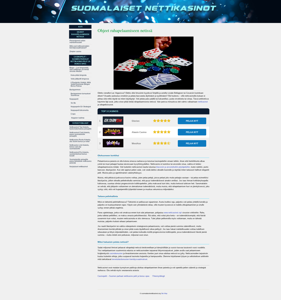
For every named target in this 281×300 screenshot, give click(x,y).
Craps (73, 114)
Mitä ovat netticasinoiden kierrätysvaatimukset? (79, 47)
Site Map (164, 293)
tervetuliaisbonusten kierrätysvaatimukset (129, 259)
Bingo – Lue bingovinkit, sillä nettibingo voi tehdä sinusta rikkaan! (79, 69)
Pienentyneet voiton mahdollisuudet (77, 41)
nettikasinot (203, 102)
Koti (80, 27)
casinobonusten (116, 253)
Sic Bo (73, 103)
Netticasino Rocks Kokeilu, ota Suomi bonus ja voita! (80, 140)
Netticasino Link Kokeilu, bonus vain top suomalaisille (79, 147)
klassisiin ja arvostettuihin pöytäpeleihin (173, 167)
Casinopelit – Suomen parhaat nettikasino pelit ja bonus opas (123, 276)
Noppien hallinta (77, 118)
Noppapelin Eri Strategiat (81, 107)
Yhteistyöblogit (158, 276)
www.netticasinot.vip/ (173, 213)
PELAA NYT (192, 121)
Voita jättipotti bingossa (80, 79)
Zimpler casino (75, 51)
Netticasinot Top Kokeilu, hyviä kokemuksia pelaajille (80, 128)
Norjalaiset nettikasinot (79, 167)
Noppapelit (74, 99)
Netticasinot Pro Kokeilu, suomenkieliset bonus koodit (79, 154)
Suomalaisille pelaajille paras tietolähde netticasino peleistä (80, 161)
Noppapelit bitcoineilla (80, 110)
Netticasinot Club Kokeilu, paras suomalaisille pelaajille (80, 134)
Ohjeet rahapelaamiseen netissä (80, 34)
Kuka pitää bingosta (78, 75)
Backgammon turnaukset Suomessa (80, 94)
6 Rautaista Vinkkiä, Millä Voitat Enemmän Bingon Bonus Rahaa (81, 84)
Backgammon (75, 90)
